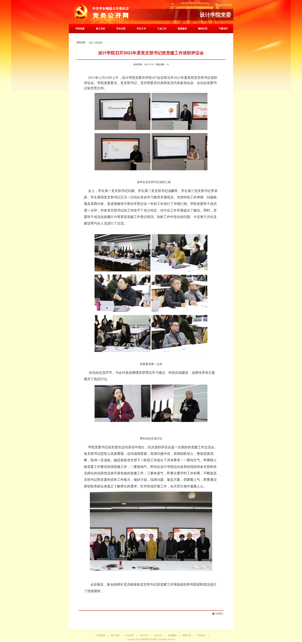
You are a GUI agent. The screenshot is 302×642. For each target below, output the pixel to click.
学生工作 (141, 28)
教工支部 (100, 28)
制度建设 (182, 28)
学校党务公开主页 (223, 5)
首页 (91, 42)
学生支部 (120, 28)
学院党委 (80, 28)
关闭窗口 (219, 613)
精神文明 (202, 28)
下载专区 (223, 28)
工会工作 (161, 28)
